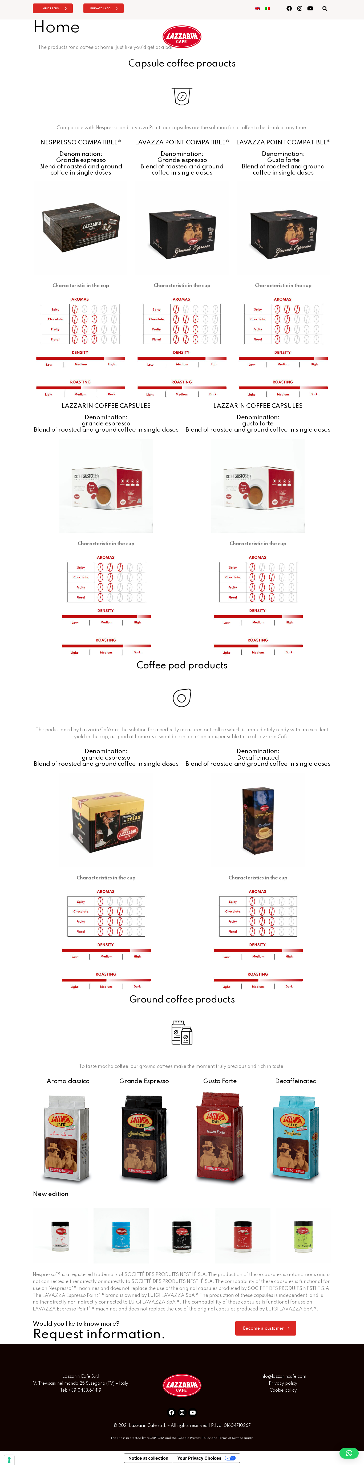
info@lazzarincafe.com (283, 1377)
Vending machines (219, 60)
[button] (324, 8)
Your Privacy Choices (199, 1458)
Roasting (128, 60)
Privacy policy (283, 1383)
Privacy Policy (200, 1438)
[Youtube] (310, 8)
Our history (168, 60)
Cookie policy (283, 1390)
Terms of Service (230, 1438)
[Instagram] (299, 8)
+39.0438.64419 (84, 1390)
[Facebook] (289, 8)
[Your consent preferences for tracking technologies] (9, 1460)
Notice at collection (148, 1458)
